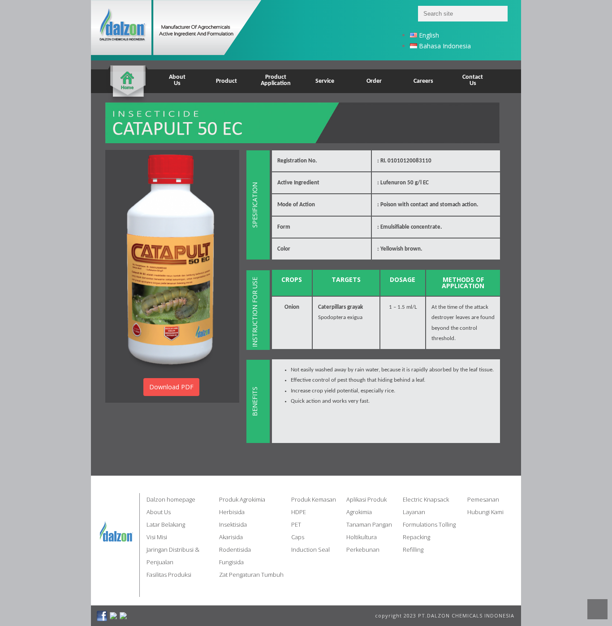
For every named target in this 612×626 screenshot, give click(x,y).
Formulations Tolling (429, 524)
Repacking (416, 537)
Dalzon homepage (171, 499)
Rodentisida (235, 549)
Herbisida (232, 512)
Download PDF (171, 387)
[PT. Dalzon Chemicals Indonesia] (187, 30)
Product (226, 81)
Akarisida (231, 537)
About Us (159, 512)
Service (324, 81)
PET (296, 524)
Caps (297, 537)
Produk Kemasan (313, 499)
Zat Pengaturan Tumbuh (251, 575)
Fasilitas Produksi (169, 575)
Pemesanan (483, 499)
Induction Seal (310, 549)
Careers (423, 81)
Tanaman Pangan (369, 524)
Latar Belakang (166, 524)
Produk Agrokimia (242, 499)
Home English (127, 75)
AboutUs (177, 80)
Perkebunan (362, 549)
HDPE (298, 512)
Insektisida (233, 524)
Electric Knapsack (426, 499)
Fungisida (231, 562)
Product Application (276, 80)
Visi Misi (157, 537)
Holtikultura (361, 537)
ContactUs (472, 80)
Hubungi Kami (485, 512)
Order (374, 81)
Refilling (413, 549)
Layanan (414, 512)
